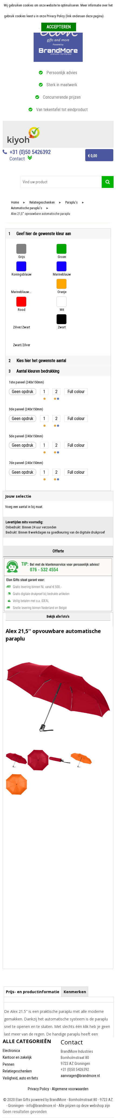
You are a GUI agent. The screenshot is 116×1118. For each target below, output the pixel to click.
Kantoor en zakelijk (17, 1057)
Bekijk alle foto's (58, 616)
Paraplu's (71, 202)
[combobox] (61, 182)
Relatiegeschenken (42, 202)
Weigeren (84, 27)
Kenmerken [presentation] (75, 991)
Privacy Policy (38, 1089)
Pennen (8, 1064)
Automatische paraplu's (26, 208)
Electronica (11, 1050)
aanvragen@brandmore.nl (80, 1076)
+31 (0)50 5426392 (30, 152)
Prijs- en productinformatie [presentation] (32, 991)
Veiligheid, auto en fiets (20, 1078)
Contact (17, 158)
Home (15, 202)
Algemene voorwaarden (70, 1089)
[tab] (33, 991)
